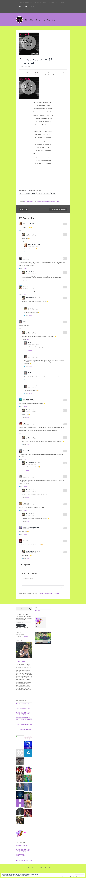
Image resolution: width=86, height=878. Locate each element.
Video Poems (37, 2)
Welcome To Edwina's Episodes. (23, 722)
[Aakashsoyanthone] (28, 770)
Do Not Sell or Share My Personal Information (48, 867)
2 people (27, 280)
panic (48, 201)
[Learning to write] (20, 753)
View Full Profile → (20, 691)
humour (45, 201)
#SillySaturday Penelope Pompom (23, 857)
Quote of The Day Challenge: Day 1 (24, 724)
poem (51, 201)
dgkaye (25, 540)
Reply (64, 223)
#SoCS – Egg (23, 209)
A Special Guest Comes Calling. (58, 209)
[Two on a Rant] (28, 796)
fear (42, 201)
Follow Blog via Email (22, 614)
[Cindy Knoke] (28, 804)
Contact (25, 6)
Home (44, 2)
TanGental (26, 503)
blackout (39, 201)
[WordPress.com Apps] (28, 753)
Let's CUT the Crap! (29, 223)
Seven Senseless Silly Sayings (23, 717)
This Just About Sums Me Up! (24, 2)
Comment (60, 587)
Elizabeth (26, 450)
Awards (62, 2)
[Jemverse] (20, 761)
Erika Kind (26, 286)
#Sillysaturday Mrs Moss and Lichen (24, 706)
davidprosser (27, 476)
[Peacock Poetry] (28, 779)
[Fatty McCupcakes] (28, 813)
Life (32, 201)
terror (57, 201)
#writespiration (27, 201)
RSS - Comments (39, 613)
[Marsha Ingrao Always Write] (20, 739)
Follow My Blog (21, 625)
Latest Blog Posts (53, 2)
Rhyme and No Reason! (42, 19)
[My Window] (28, 745)
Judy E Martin (31, 66)
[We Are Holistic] (20, 803)
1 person (25, 230)
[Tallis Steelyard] (20, 787)
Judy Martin (29, 234)
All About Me (19, 726)
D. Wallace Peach (28, 399)
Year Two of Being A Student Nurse (24, 719)
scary (54, 201)
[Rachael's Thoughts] (28, 738)
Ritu (24, 321)
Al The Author (27, 258)
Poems (19, 6)
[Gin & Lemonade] (20, 778)
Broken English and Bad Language (23, 729)
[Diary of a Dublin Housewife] (28, 787)
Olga (24, 423)
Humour (32, 6)
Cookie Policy (26, 875)
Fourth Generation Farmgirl (31, 527)
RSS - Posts (38, 610)
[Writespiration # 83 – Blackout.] (43, 44)
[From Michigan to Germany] (20, 820)
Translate (26, 636)
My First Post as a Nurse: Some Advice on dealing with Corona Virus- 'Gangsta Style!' (23, 713)
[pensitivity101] (20, 811)
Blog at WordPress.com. (33, 867)
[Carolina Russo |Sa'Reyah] (20, 795)
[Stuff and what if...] (20, 770)
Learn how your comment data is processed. (48, 593)
